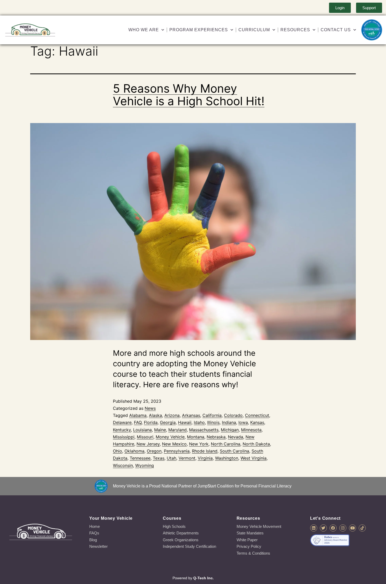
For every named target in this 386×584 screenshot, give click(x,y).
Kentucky (122, 429)
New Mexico (174, 444)
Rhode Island (204, 451)
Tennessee (140, 458)
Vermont (187, 458)
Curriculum (254, 30)
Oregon (154, 451)
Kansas (257, 422)
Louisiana (142, 429)
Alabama (138, 415)
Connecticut (257, 415)
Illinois (213, 422)
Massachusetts (203, 429)
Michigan (230, 429)
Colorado (233, 415)
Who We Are (143, 30)
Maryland (177, 429)
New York (198, 444)
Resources (295, 30)
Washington (226, 458)
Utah (171, 458)
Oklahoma (134, 451)
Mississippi (123, 436)
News (150, 408)
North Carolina (225, 444)
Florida (151, 422)
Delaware (122, 422)
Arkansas (191, 415)
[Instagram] (342, 528)
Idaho (199, 422)
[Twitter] (323, 528)
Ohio (117, 451)
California (212, 415)
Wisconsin (123, 465)
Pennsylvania (177, 451)
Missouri (145, 436)
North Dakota (256, 444)
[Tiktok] (362, 528)
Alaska (155, 415)
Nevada (235, 436)
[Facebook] (333, 528)
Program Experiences (198, 30)
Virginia (205, 458)
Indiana (229, 422)
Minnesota (251, 429)
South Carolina (234, 451)
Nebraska (216, 436)
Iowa (243, 422)
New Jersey (148, 444)
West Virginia (254, 458)
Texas (158, 458)
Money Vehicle (170, 436)
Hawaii (184, 422)
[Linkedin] (313, 528)
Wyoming (144, 465)
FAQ (138, 422)
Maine (160, 429)
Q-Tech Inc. (203, 578)
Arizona (172, 415)
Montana (195, 436)
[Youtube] (352, 528)
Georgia (168, 422)
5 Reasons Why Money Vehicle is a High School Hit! (188, 94)
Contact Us (336, 30)
